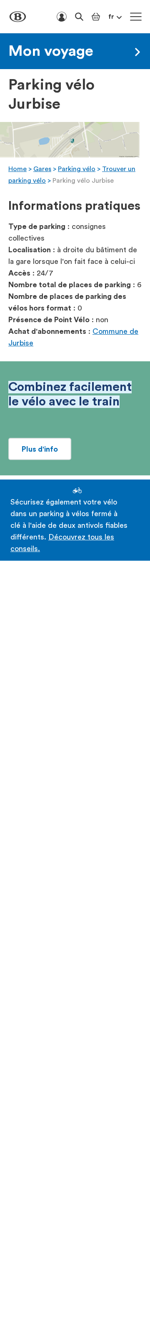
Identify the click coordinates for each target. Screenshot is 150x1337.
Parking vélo (76, 169)
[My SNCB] (62, 16)
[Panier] (96, 16)
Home (17, 169)
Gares (42, 169)
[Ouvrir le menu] (136, 16)
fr (111, 16)
